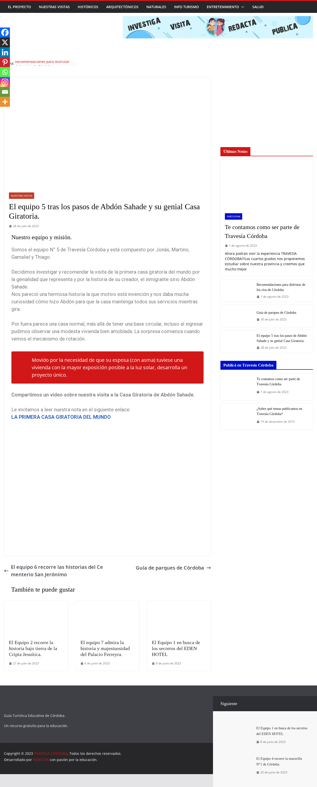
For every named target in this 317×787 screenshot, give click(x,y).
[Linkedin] (5, 52)
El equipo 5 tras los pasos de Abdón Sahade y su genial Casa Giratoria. (282, 338)
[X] (5, 42)
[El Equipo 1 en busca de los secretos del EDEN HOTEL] (179, 604)
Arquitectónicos (122, 6)
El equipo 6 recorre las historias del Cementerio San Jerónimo (57, 571)
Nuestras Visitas (54, 6)
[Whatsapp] (5, 72)
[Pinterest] (5, 62)
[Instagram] (5, 82)
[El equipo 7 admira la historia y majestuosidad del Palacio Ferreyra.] (108, 604)
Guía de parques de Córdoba (39, 63)
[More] (5, 102)
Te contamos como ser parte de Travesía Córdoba (262, 231)
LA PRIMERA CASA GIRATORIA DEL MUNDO (61, 417)
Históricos (88, 6)
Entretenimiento (223, 6)
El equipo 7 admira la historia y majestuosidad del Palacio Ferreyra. (105, 648)
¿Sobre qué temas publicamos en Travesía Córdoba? (279, 411)
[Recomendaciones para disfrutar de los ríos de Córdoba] (236, 290)
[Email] (5, 92)
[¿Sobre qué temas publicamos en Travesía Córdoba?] (236, 416)
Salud (258, 6)
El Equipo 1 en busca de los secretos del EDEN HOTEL (176, 648)
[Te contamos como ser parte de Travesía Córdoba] (266, 184)
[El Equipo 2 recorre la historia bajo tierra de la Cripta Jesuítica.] (36, 604)
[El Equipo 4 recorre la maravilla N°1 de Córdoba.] (236, 757)
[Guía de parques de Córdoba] (236, 316)
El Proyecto (19, 6)
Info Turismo (186, 6)
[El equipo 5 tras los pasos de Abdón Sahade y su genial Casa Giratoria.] (236, 341)
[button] (241, 6)
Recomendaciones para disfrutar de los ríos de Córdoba (281, 287)
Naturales (156, 6)
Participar (233, 216)
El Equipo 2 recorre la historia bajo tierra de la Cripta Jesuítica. (33, 648)
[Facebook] (5, 32)
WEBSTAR (41, 759)
